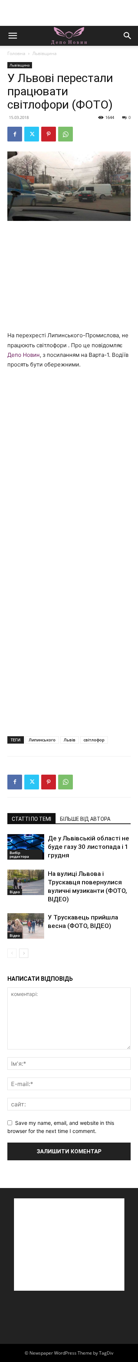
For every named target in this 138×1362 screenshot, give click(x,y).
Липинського (42, 740)
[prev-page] (12, 953)
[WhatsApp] (65, 134)
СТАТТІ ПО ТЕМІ (31, 819)
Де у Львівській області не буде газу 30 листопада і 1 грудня (88, 846)
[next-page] (23, 953)
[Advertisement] (69, 13)
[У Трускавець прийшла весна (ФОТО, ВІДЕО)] (25, 926)
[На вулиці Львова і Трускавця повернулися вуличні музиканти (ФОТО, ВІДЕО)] (25, 882)
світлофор (94, 740)
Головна (16, 53)
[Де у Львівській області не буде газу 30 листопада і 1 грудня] (25, 847)
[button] (12, 36)
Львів (69, 740)
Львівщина (44, 53)
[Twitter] (31, 134)
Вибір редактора (19, 854)
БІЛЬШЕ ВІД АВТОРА (85, 819)
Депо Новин (23, 354)
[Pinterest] (48, 134)
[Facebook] (14, 134)
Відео (15, 891)
